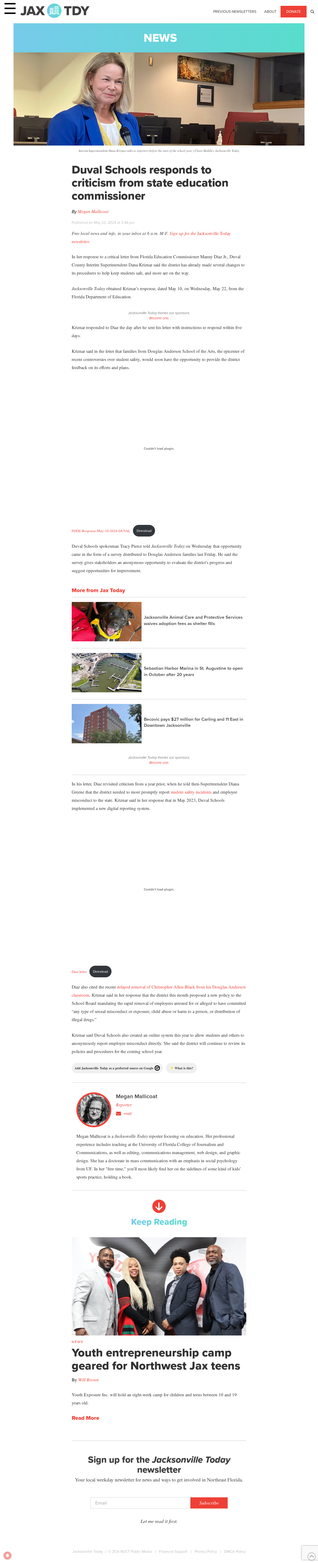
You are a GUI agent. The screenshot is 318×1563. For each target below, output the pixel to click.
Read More (85, 1418)
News (160, 37)
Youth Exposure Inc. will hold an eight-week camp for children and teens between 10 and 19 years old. (154, 1399)
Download (144, 530)
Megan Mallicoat (93, 211)
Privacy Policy (206, 1551)
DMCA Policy (235, 1551)
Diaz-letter (79, 971)
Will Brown (88, 1380)
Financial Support (173, 1551)
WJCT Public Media (136, 1551)
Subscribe (209, 1502)
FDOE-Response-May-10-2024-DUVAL (101, 530)
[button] (312, 11)
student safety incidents (191, 792)
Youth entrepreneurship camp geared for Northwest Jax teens (156, 1359)
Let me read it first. (159, 1521)
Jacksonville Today (87, 1551)
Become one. (159, 318)
